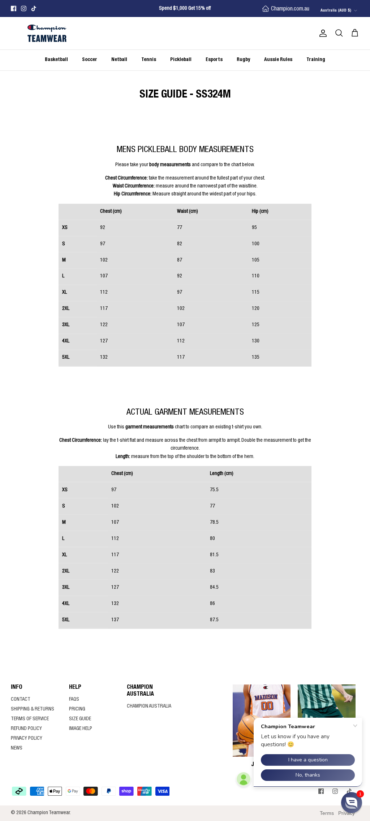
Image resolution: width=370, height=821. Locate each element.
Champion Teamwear (48, 813)
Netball (119, 59)
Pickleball (181, 59)
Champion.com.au (290, 9)
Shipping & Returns (32, 709)
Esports (214, 59)
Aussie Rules (278, 59)
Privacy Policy (26, 738)
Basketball (56, 59)
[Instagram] (23, 8)
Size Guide (80, 719)
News (16, 748)
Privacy (346, 813)
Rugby (243, 59)
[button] (351, 802)
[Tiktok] (33, 8)
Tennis (148, 59)
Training (315, 59)
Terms (327, 813)
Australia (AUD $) (335, 11)
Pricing (77, 709)
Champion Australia (149, 706)
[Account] (321, 33)
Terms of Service (30, 719)
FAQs (74, 699)
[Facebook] (13, 8)
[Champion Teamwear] (47, 33)
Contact (20, 699)
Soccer (89, 59)
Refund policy (26, 728)
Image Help (80, 728)
